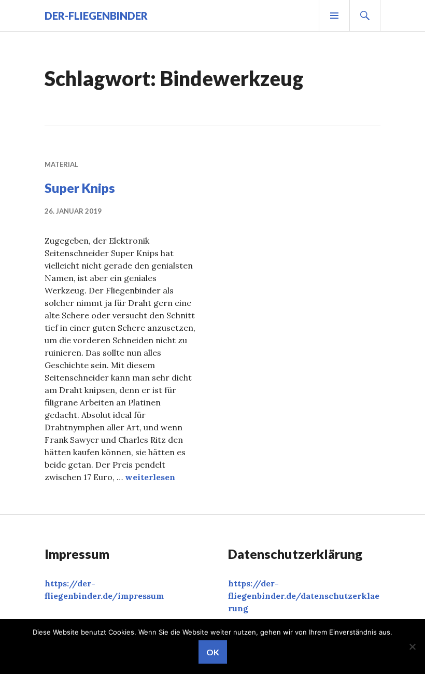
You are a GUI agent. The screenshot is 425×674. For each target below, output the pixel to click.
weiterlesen (150, 477)
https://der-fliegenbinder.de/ (303, 595)
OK (212, 652)
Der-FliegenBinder (96, 15)
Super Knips (80, 187)
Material (61, 164)
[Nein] (412, 646)
